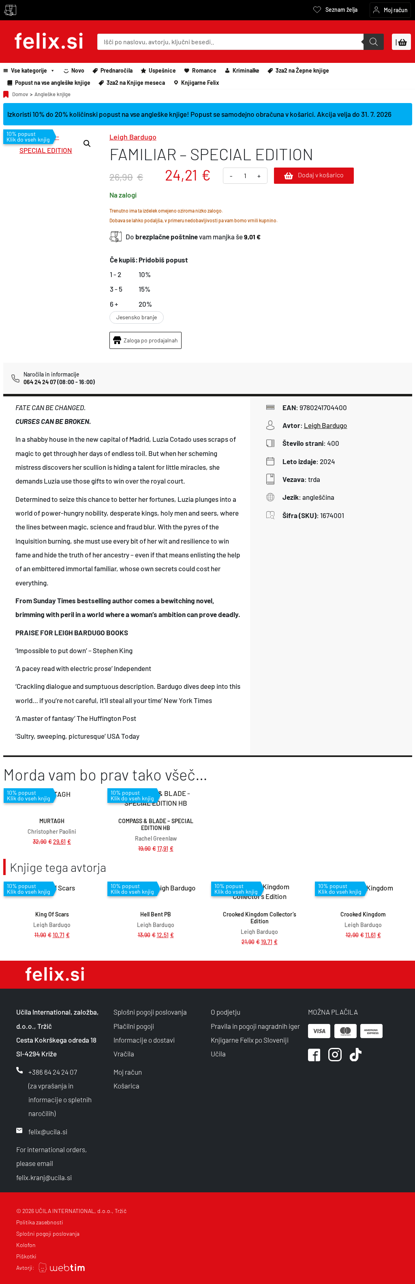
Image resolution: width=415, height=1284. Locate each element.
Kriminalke (246, 70)
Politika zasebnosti (39, 1222)
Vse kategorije (29, 70)
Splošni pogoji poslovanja (150, 1012)
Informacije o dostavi (144, 1040)
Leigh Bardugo (132, 136)
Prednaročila (117, 70)
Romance (204, 70)
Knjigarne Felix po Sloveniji (250, 1040)
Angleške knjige (52, 94)
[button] (87, 143)
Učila (218, 1054)
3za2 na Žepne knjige (302, 70)
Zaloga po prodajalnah (151, 340)
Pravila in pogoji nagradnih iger (255, 1026)
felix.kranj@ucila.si (44, 1177)
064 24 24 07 (40, 382)
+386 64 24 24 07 (52, 1072)
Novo (77, 70)
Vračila (123, 1054)
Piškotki (26, 1256)
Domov (20, 94)
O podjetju (225, 1012)
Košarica (126, 1086)
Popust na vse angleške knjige (52, 82)
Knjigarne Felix (200, 82)
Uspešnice (162, 70)
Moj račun (127, 1072)
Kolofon (26, 1244)
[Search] (374, 42)
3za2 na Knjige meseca (136, 82)
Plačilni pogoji (133, 1026)
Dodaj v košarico (321, 175)
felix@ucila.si (47, 1131)
